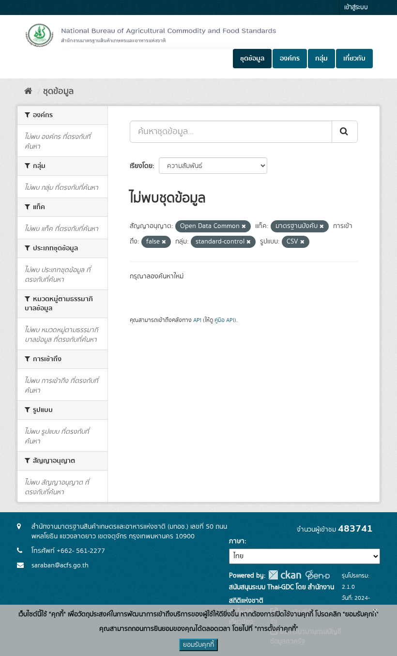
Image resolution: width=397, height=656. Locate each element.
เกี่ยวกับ (354, 58)
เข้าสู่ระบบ (356, 7)
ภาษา (236, 541)
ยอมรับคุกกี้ (198, 645)
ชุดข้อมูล (252, 58)
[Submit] (345, 132)
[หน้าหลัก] (28, 91)
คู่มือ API (224, 320)
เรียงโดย (141, 166)
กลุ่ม (321, 58)
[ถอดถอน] (244, 226)
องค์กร (290, 58)
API (197, 320)
